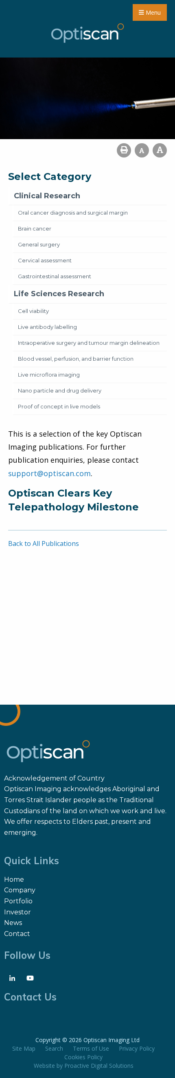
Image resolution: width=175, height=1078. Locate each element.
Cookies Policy (83, 1057)
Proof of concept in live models (59, 406)
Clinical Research (47, 195)
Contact (17, 934)
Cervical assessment (45, 260)
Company (19, 890)
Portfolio (18, 901)
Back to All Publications (43, 543)
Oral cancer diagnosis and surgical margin (73, 212)
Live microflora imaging (49, 374)
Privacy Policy (137, 1048)
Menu (152, 12)
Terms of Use (91, 1048)
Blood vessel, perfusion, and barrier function (75, 358)
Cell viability (33, 311)
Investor (17, 912)
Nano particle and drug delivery (59, 390)
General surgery (39, 244)
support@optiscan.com (49, 473)
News (13, 923)
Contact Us (30, 997)
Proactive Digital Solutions (98, 1065)
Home (14, 879)
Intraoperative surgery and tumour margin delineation (89, 342)
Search (54, 1048)
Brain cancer (34, 228)
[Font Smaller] (142, 150)
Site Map (23, 1048)
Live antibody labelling (47, 327)
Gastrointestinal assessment (54, 276)
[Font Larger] (160, 150)
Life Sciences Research (59, 293)
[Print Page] (124, 150)
